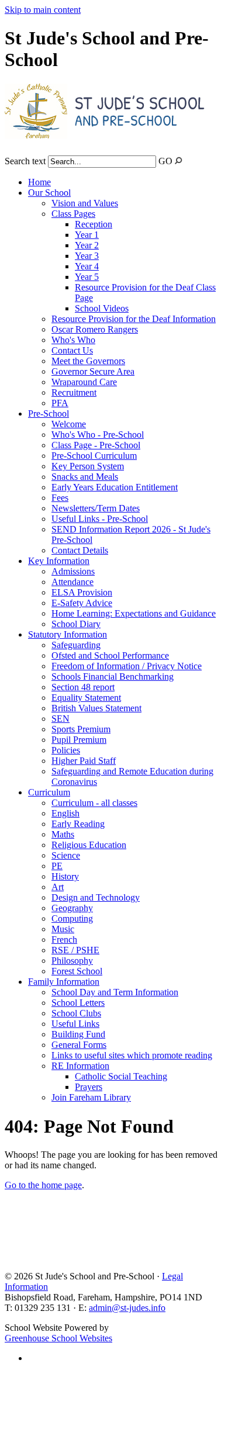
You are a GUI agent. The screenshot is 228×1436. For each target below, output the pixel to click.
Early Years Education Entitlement (114, 487)
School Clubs (76, 1013)
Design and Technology (95, 897)
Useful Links (75, 1024)
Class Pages (73, 214)
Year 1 (87, 235)
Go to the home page (43, 1185)
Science (65, 855)
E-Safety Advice (81, 603)
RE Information (80, 1066)
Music (62, 929)
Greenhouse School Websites (58, 1338)
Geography (72, 908)
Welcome (68, 424)
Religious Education (88, 845)
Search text (25, 161)
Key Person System (87, 466)
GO (165, 161)
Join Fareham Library (91, 1097)
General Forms (78, 1045)
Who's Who (73, 340)
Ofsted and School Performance (110, 655)
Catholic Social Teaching (121, 1076)
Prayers (88, 1087)
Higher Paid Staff (83, 761)
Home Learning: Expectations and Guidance (133, 613)
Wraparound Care (84, 382)
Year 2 (87, 245)
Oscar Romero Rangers (94, 329)
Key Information (58, 561)
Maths (62, 834)
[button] (178, 160)
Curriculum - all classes (94, 803)
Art (57, 887)
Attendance (72, 582)
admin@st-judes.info (127, 1308)
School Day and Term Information (114, 992)
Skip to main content (43, 10)
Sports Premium (80, 729)
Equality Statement (86, 698)
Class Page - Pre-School (95, 445)
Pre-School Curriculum (94, 456)
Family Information (63, 982)
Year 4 (87, 266)
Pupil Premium (78, 740)
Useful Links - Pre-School (99, 519)
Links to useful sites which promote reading (131, 1055)
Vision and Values (84, 203)
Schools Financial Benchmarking (112, 676)
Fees (59, 498)
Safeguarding (76, 645)
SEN (60, 719)
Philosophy (72, 961)
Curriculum (49, 792)
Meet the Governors (88, 361)
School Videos (102, 308)
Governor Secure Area (92, 371)
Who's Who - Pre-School (97, 435)
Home (39, 182)
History (65, 876)
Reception (93, 224)
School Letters (78, 1003)
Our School (49, 193)
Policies (65, 750)
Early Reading (78, 824)
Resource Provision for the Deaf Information (133, 319)
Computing (72, 918)
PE (57, 866)
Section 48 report (83, 687)
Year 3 (87, 256)
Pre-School (48, 413)
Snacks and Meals (84, 477)
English (65, 813)
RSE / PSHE (75, 950)
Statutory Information (67, 634)
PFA (59, 403)
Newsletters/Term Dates (95, 508)
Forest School (76, 971)
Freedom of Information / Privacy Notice (126, 666)
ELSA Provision (81, 592)
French (64, 939)
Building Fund (78, 1034)
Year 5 (87, 277)
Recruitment (73, 392)
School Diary (76, 624)
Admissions (73, 571)
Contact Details (79, 550)
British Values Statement (96, 708)
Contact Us (72, 350)
